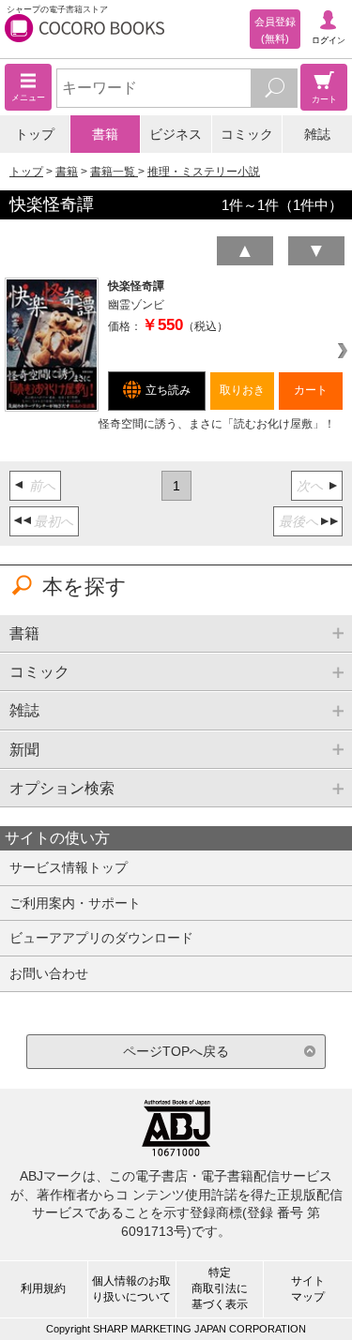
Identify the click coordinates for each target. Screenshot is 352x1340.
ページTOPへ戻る (176, 1051)
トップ (34, 134)
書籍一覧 (114, 171)
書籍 (105, 134)
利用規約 (43, 1288)
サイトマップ (308, 1288)
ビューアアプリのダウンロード (101, 937)
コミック (247, 134)
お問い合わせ (48, 973)
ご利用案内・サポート (75, 903)
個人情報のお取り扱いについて (131, 1288)
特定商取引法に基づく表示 (219, 1288)
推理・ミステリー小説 (203, 171)
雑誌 (317, 134)
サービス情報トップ (68, 867)
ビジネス (175, 134)
